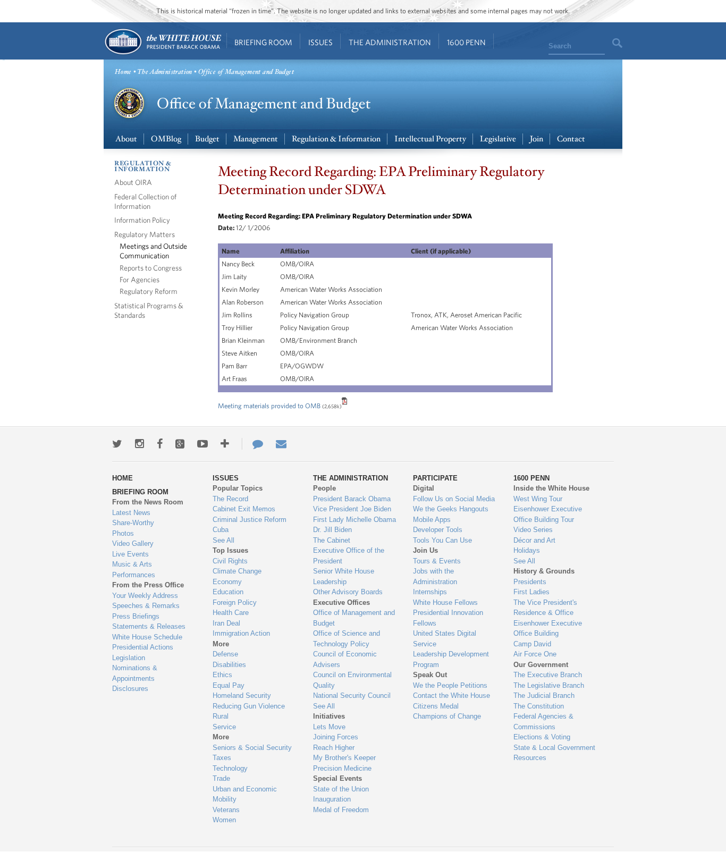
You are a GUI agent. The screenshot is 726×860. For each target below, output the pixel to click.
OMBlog (166, 139)
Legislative (498, 139)
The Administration (390, 42)
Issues (320, 42)
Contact (571, 139)
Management (255, 139)
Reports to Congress (151, 267)
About (126, 139)
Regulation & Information (336, 139)
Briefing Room (263, 42)
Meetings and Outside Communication (153, 250)
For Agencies (139, 279)
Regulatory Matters (144, 234)
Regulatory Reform (149, 291)
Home (162, 42)
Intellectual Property (430, 139)
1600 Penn (466, 42)
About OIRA (133, 182)
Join (536, 139)
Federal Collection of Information (145, 201)
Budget (207, 139)
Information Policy (142, 219)
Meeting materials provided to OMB (269, 406)
